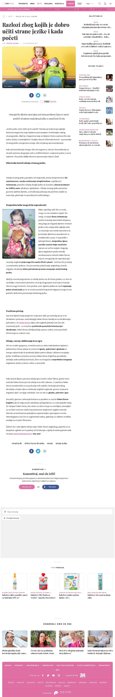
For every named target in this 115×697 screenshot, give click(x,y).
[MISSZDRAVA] (89, 3)
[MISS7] (79, 3)
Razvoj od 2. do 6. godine (26, 16)
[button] (110, 3)
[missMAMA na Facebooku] (42, 675)
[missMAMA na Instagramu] (59, 675)
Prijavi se (26, 487)
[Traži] (99, 3)
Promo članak (13, 43)
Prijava (52, 487)
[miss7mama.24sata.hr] (8, 3)
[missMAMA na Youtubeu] (53, 675)
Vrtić (10, 16)
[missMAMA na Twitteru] (48, 675)
